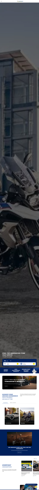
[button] (6, 361)
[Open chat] (35, 487)
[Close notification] (36, 484)
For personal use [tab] (5, 402)
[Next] (36, 458)
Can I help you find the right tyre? (30, 484)
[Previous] (34, 458)
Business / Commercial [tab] (13, 402)
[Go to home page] (20, 1)
